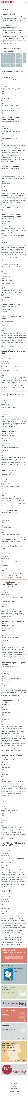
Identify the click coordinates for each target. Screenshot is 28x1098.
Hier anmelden (21, 1038)
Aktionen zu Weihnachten (7, 230)
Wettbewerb (4, 318)
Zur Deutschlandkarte (19, 1060)
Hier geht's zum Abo (20, 997)
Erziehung (21, 130)
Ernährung (14, 314)
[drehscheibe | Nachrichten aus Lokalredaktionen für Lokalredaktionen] (7, 2)
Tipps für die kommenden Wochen (17, 961)
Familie (3, 131)
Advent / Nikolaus (10, 226)
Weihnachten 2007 (5, 180)
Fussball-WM (20, 275)
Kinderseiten (15, 812)
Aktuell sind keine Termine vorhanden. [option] (11, 957)
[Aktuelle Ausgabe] (8, 974)
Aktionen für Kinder (6, 88)
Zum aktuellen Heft (20, 982)
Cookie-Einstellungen (14, 1085)
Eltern (17, 130)
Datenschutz (14, 1083)
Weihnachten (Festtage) (18, 178)
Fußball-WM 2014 (5, 90)
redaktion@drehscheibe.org (8, 43)
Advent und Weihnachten (7, 176)
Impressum (14, 1088)
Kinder (19, 90)
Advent (3, 226)
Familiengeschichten (11, 131)
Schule (18, 131)
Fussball (14, 88)
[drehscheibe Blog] (14, 1004)
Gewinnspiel (14, 90)
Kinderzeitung (22, 812)
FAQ (14, 1081)
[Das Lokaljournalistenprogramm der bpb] (14, 1069)
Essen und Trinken (5, 316)
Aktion (3, 130)
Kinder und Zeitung (6, 91)
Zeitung (3, 813)
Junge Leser (14, 316)
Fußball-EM (19, 88)
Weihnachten (8, 178)
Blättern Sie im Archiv (20, 1020)
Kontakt (14, 1086)
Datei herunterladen (9, 112)
